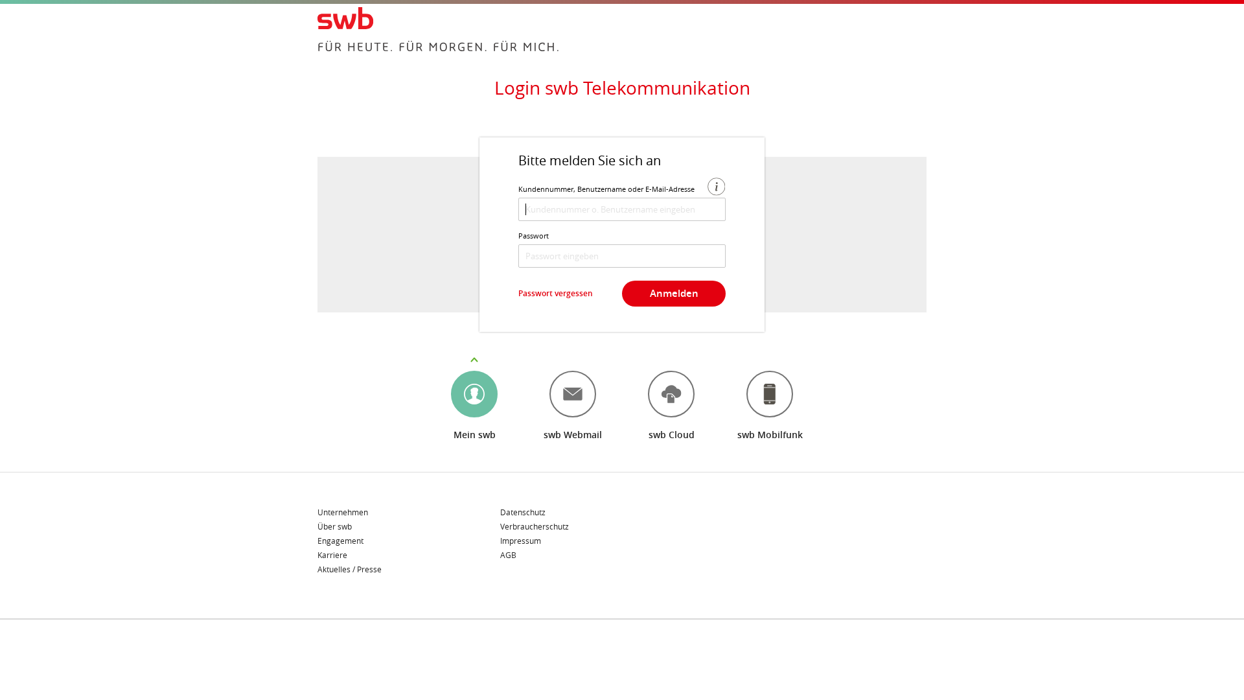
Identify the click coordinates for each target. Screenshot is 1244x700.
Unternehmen (342, 512)
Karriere (332, 555)
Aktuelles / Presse (349, 569)
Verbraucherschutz (534, 526)
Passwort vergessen (555, 293)
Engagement (340, 541)
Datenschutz (523, 512)
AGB (508, 555)
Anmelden (674, 293)
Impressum (520, 541)
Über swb (334, 526)
